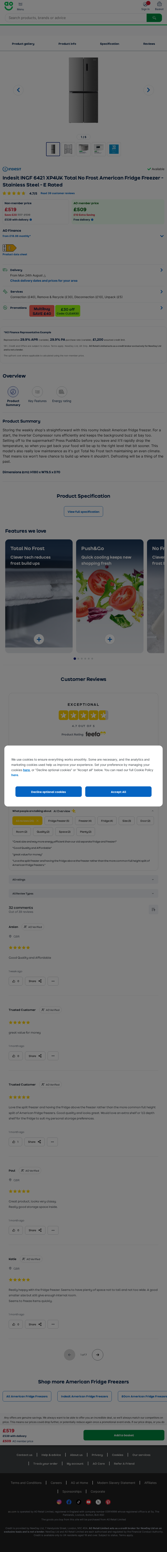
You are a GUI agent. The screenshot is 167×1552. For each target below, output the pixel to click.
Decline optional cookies (48, 792)
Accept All (118, 792)
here (26, 770)
